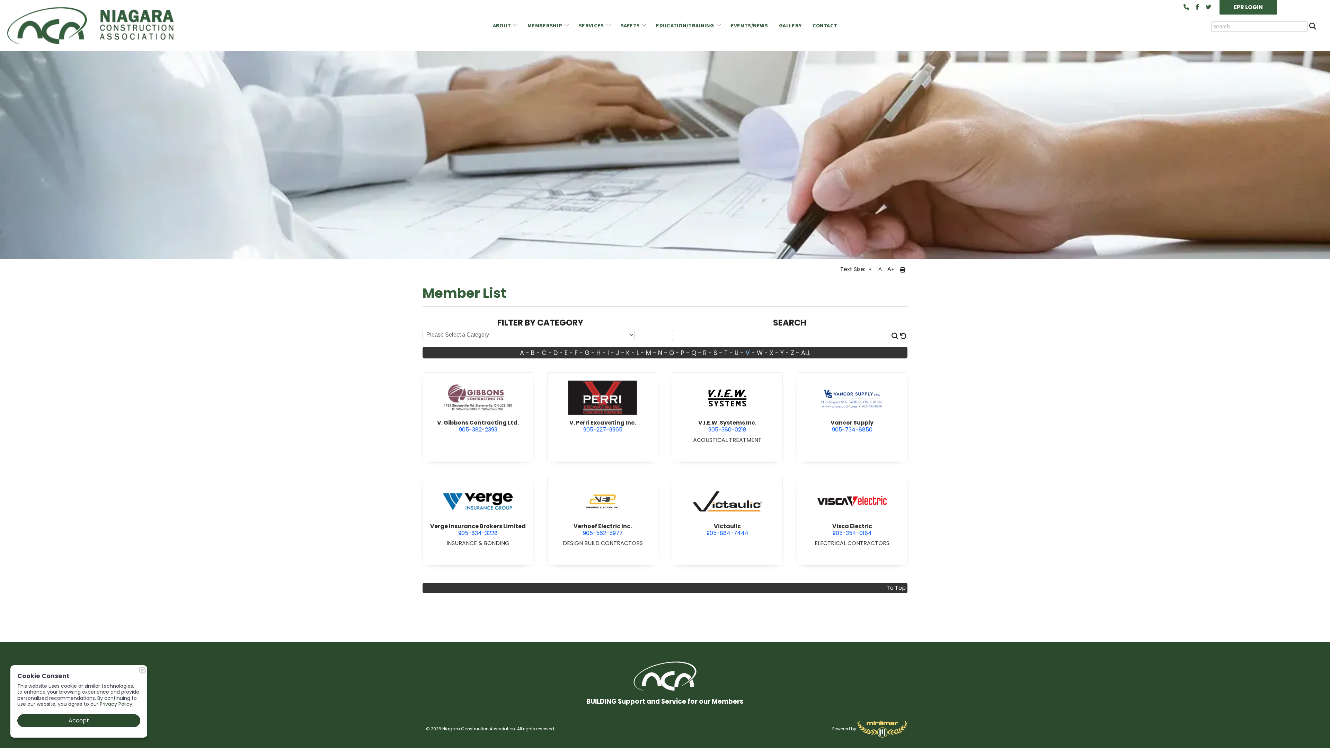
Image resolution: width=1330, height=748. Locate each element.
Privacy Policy (116, 704)
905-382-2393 (478, 426)
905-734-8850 (852, 426)
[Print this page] (902, 269)
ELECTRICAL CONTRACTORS (852, 543)
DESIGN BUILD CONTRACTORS (603, 543)
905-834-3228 (478, 529)
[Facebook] (1197, 7)
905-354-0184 (852, 529)
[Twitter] (1208, 7)
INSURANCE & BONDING (477, 543)
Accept (79, 720)
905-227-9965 (602, 426)
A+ (890, 269)
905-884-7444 (727, 529)
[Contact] (1186, 7)
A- (871, 269)
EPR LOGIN (1248, 7)
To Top (896, 588)
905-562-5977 (603, 529)
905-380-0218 (727, 426)
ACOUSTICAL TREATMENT (727, 440)
